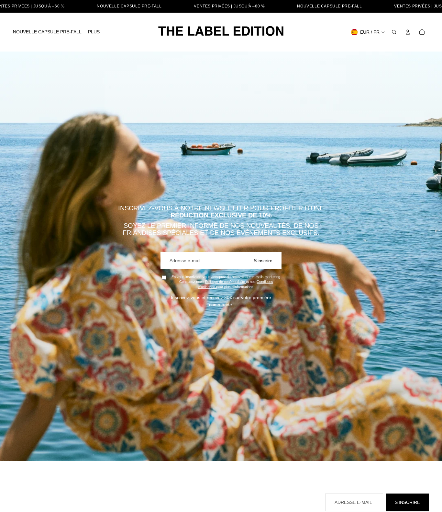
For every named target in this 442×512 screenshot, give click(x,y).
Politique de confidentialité (225, 282)
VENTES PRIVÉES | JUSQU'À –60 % (229, 6)
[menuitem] (47, 32)
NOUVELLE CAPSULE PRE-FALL (129, 6)
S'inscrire (263, 260)
